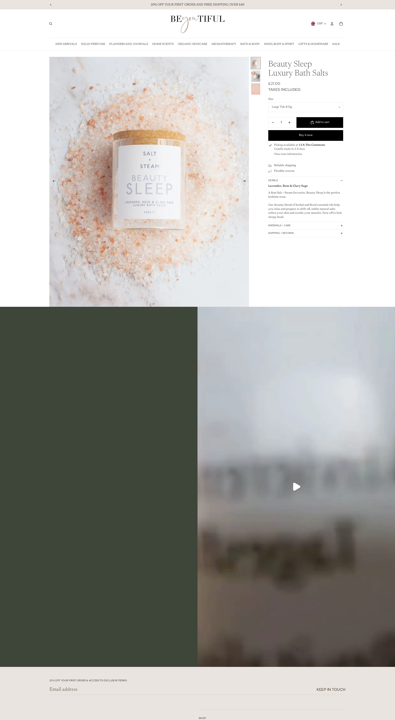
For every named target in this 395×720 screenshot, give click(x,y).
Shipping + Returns (281, 233)
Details (273, 180)
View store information (288, 154)
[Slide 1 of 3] (255, 63)
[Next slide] (341, 4)
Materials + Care (279, 225)
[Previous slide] (50, 4)
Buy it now (306, 135)
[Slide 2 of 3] (255, 76)
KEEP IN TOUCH (331, 689)
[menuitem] (66, 44)
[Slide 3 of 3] (255, 89)
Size (270, 99)
